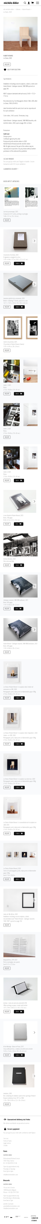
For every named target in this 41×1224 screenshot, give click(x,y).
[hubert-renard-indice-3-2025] (11, 457)
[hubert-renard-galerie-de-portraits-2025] (12, 327)
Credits (5, 1145)
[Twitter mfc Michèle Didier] (4, 1218)
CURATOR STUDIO (34, 1219)
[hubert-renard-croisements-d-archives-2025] (20, 240)
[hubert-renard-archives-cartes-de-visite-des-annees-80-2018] (20, 989)
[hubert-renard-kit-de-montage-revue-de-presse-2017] (20, 1032)
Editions (18, 9)
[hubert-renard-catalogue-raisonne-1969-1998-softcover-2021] (20, 586)
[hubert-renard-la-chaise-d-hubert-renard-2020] (20, 854)
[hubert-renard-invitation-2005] (18, 1076)
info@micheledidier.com (10, 1174)
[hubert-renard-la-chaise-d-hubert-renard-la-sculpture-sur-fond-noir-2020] (12, 764)
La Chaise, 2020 (7, 12)
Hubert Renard (26, 9)
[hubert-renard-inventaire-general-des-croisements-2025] (20, 284)
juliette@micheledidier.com (11, 1206)
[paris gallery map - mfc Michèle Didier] (26, 1218)
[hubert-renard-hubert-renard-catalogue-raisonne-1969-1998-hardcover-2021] (20, 629)
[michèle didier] (11, 2)
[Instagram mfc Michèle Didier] (7, 1218)
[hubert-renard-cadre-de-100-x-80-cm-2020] (20, 900)
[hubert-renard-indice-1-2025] (11, 371)
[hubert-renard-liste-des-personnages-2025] (11, 197)
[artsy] (11, 1218)
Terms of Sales (7, 1141)
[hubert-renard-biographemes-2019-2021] (19, 945)
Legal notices (7, 1143)
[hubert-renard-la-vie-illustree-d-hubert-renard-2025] (19, 501)
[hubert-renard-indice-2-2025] (11, 414)
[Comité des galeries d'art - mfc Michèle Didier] (18, 1218)
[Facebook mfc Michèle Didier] (6, 1218)
